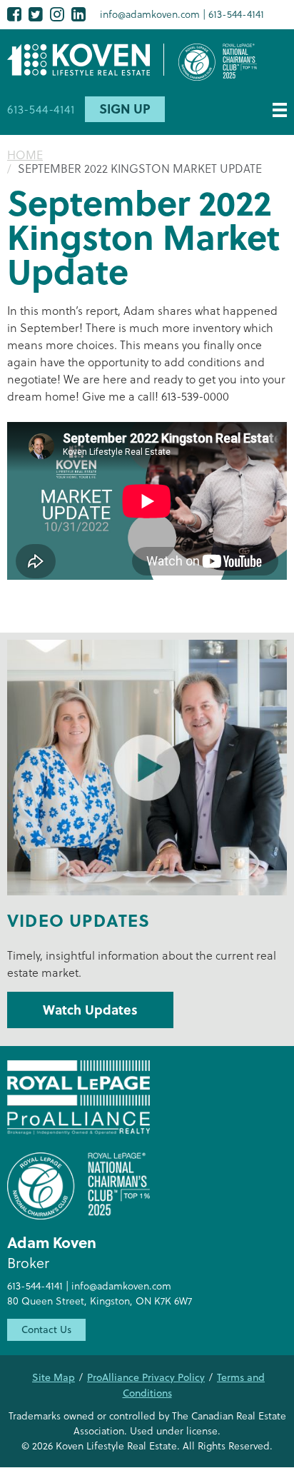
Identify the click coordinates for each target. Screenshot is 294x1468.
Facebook (14, 14)
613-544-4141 (236, 13)
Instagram (57, 14)
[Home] (85, 60)
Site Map (53, 1377)
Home (25, 154)
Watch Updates (90, 1009)
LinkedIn (78, 14)
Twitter (36, 14)
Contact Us (46, 1329)
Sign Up (125, 108)
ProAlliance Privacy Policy (146, 1377)
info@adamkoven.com (150, 13)
